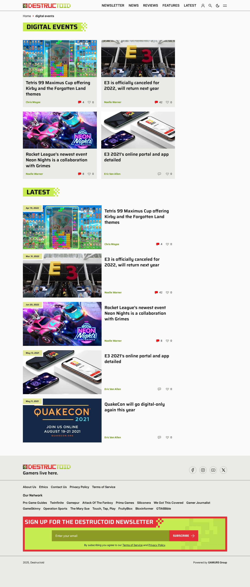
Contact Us (59, 487)
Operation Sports (55, 508)
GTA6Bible (163, 508)
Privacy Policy (79, 487)
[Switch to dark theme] (217, 5)
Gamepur (73, 502)
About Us (29, 487)
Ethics (43, 487)
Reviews (150, 5)
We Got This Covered (168, 502)
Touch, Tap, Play (103, 508)
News (134, 5)
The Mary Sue (79, 508)
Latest (190, 5)
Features (171, 5)
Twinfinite (57, 502)
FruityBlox (125, 508)
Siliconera (144, 502)
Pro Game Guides (35, 502)
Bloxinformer (144, 508)
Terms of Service (103, 487)
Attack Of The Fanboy (97, 502)
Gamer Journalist (198, 502)
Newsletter (113, 5)
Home (27, 15)
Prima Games (125, 502)
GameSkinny (31, 508)
